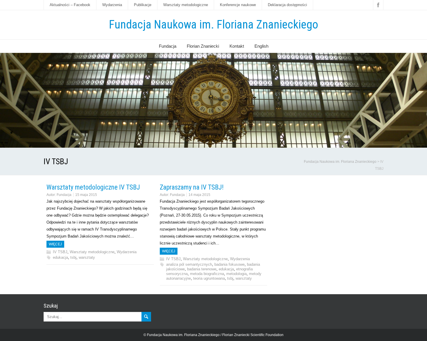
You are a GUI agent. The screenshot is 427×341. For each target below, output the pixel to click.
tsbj (73, 257)
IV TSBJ (60, 252)
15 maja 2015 (86, 195)
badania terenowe (201, 269)
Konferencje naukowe (238, 5)
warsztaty (87, 257)
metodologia (236, 274)
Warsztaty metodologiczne (185, 5)
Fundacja (167, 46)
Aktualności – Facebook (70, 5)
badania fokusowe (229, 264)
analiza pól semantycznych (189, 264)
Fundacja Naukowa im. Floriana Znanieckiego (213, 24)
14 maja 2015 (199, 195)
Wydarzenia (112, 5)
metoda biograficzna (207, 274)
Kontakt (236, 46)
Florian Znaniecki (203, 46)
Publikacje (142, 5)
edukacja (60, 257)
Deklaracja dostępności (287, 5)
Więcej (55, 244)
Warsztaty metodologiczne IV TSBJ (93, 187)
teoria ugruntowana (209, 278)
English (261, 46)
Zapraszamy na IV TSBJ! (192, 187)
